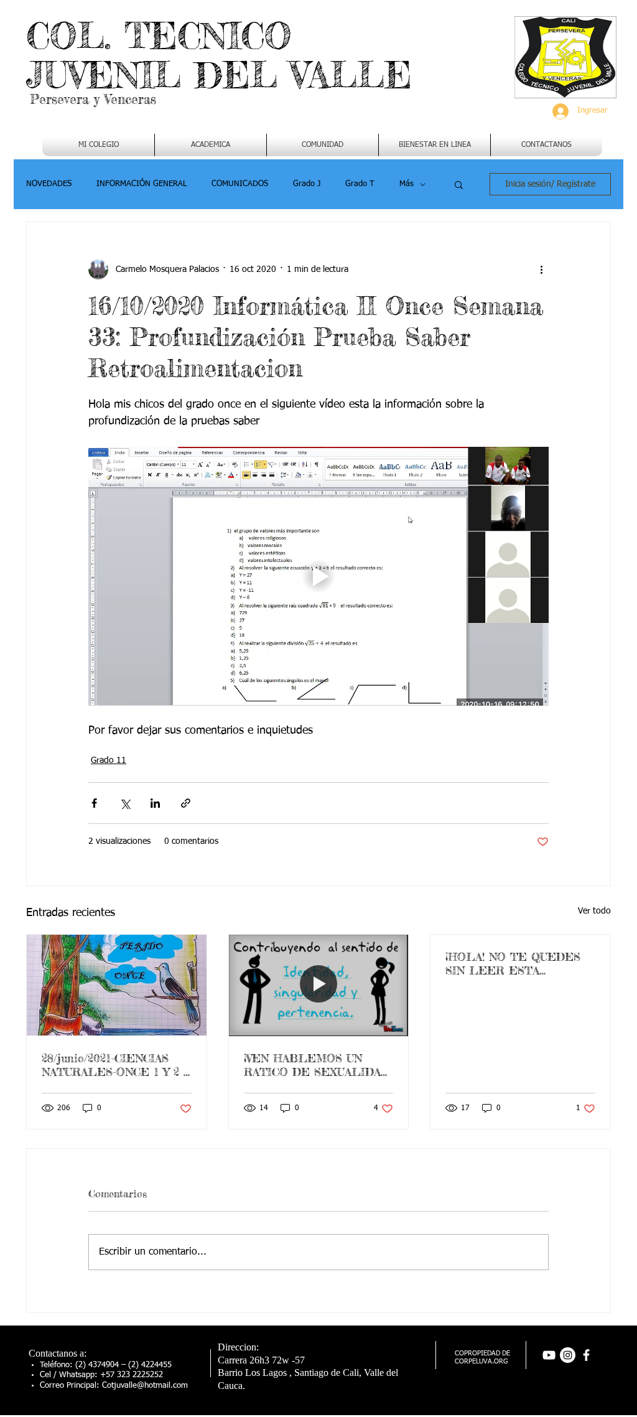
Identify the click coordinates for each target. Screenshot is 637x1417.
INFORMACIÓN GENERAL (141, 184)
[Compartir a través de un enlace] (186, 803)
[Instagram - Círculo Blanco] (567, 1355)
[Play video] (318, 576)
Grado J (306, 184)
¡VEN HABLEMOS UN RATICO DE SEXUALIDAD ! (316, 1064)
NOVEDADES (49, 184)
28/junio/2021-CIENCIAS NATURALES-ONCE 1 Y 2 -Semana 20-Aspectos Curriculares (114, 1064)
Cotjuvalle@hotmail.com (145, 1386)
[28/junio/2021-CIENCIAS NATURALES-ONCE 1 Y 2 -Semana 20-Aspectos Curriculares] (117, 985)
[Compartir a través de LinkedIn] (155, 803)
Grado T (359, 184)
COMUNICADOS (240, 184)
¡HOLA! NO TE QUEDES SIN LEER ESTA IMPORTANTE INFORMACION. (512, 963)
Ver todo (594, 911)
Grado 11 (108, 760)
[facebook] (586, 1355)
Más (406, 184)
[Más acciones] (541, 269)
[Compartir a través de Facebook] (94, 803)
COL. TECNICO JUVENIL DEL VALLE (219, 55)
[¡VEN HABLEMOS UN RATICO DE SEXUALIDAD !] (319, 985)
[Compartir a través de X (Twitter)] (125, 803)
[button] (210, 145)
